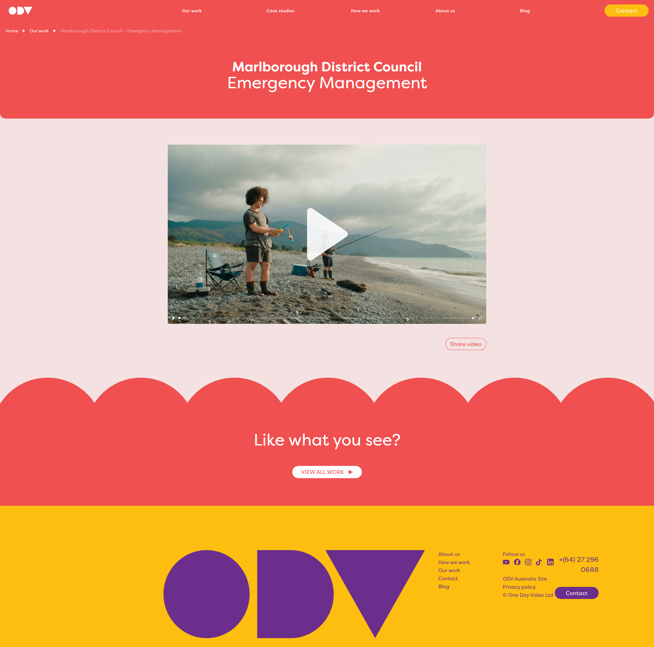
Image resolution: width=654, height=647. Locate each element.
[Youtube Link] (506, 562)
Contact (448, 578)
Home (12, 31)
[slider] (323, 318)
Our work (192, 11)
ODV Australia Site (525, 578)
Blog (525, 11)
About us (445, 11)
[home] (91, 11)
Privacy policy (519, 586)
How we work (365, 11)
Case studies (280, 11)
